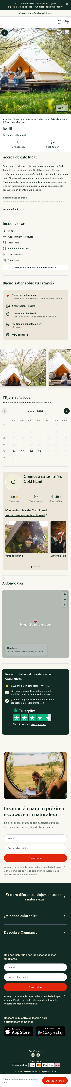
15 (56, 438)
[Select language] (66, 22)
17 (14, 444)
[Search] (59, 22)
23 (65, 444)
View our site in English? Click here (35, 13)
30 (65, 451)
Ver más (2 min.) (11, 209)
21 (48, 444)
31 (14, 457)
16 (65, 438)
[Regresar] (4, 33)
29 (56, 451)
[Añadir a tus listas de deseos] (59, 32)
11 (22, 438)
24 (14, 451)
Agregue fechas (55, 1080)
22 (56, 444)
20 (39, 444)
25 (22, 451)
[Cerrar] (67, 4)
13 (39, 438)
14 (48, 438)
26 (31, 451)
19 (31, 444)
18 (22, 444)
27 (39, 451)
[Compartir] (67, 32)
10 (14, 438)
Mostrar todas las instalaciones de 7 (35, 267)
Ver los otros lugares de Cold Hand (25, 515)
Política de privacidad (25, 874)
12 (31, 438)
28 (48, 451)
